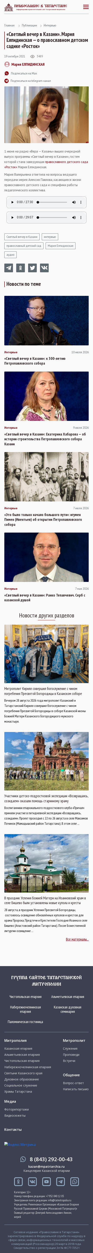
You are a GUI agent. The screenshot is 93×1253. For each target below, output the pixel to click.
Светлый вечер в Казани (21, 237)
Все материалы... (77, 939)
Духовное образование (21, 1079)
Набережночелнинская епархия (25, 1009)
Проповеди (71, 1055)
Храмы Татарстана (18, 1092)
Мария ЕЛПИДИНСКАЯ (28, 64)
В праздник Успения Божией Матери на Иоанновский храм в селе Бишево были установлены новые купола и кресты (45, 900)
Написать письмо (76, 1089)
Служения (70, 1049)
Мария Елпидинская (60, 246)
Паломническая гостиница (25, 1021)
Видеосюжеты (15, 1116)
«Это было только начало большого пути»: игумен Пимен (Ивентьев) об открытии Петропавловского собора (43, 519)
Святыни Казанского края (23, 1073)
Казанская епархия (18, 1049)
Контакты (13, 1129)
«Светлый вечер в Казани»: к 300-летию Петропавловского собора (35, 361)
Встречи (69, 1061)
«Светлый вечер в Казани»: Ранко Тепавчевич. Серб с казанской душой (44, 598)
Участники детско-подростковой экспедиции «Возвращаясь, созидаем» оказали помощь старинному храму (46, 798)
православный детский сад (23, 246)
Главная (9, 25)
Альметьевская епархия (67, 996)
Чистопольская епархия (26, 996)
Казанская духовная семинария (67, 1009)
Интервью (50, 25)
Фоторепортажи (16, 1109)
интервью (50, 237)
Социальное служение (20, 1085)
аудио (10, 255)
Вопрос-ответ (73, 1083)
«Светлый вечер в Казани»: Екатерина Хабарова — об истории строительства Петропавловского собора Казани (45, 439)
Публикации (29, 25)
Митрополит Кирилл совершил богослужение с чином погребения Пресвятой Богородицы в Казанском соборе (43, 691)
